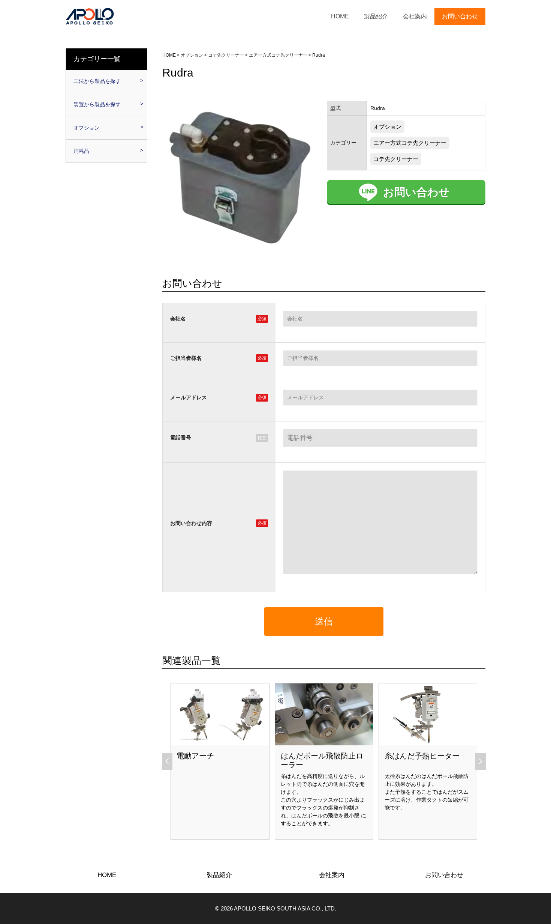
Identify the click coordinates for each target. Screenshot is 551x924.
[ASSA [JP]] (90, 16)
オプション (387, 126)
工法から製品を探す (97, 81)
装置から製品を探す (97, 104)
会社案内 (415, 16)
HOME (340, 16)
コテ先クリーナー (395, 159)
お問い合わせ (460, 16)
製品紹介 (376, 16)
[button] (167, 761)
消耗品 (81, 151)
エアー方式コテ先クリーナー (409, 143)
